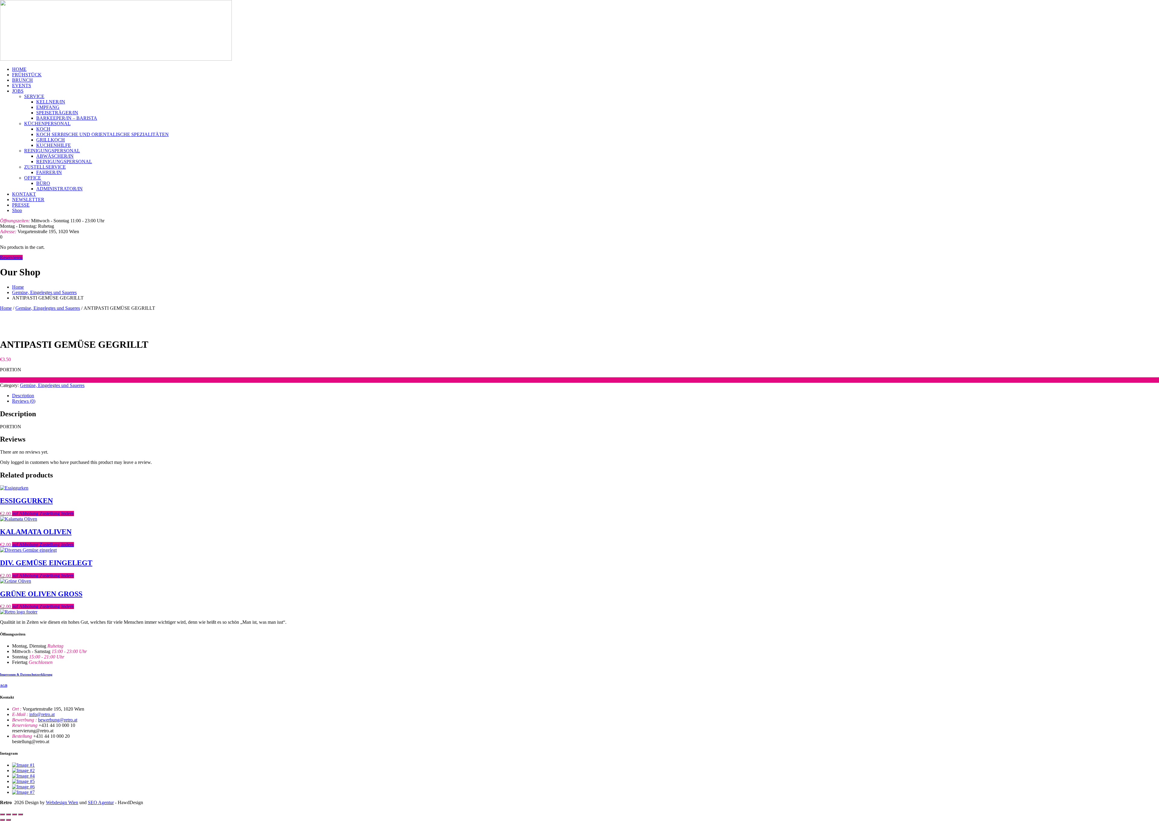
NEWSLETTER (28, 199)
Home (18, 287)
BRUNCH (22, 80)
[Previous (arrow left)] (2, 820)
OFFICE (32, 177)
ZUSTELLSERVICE (45, 167)
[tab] (585, 395)
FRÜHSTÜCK (27, 74)
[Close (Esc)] (20, 814)
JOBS (18, 91)
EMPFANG (47, 107)
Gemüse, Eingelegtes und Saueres (44, 292)
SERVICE (34, 96)
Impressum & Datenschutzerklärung (26, 674)
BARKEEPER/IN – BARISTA (66, 118)
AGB (3, 685)
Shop (17, 210)
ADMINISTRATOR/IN (59, 188)
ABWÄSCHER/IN (55, 156)
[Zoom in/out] (2, 814)
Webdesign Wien (62, 802)
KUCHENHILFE (53, 145)
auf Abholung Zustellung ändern (580, 379)
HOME (19, 69)
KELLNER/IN (50, 101)
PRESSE (21, 205)
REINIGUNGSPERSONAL (52, 150)
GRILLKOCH (50, 139)
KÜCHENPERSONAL (47, 123)
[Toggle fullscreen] (8, 814)
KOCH (43, 129)
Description (23, 395)
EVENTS (21, 85)
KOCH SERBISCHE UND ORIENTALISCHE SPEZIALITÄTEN (102, 134)
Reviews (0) (23, 401)
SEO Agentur (101, 802)
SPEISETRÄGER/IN (57, 112)
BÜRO (43, 183)
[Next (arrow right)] (8, 820)
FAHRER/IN (49, 172)
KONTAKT (24, 194)
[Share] (14, 814)
